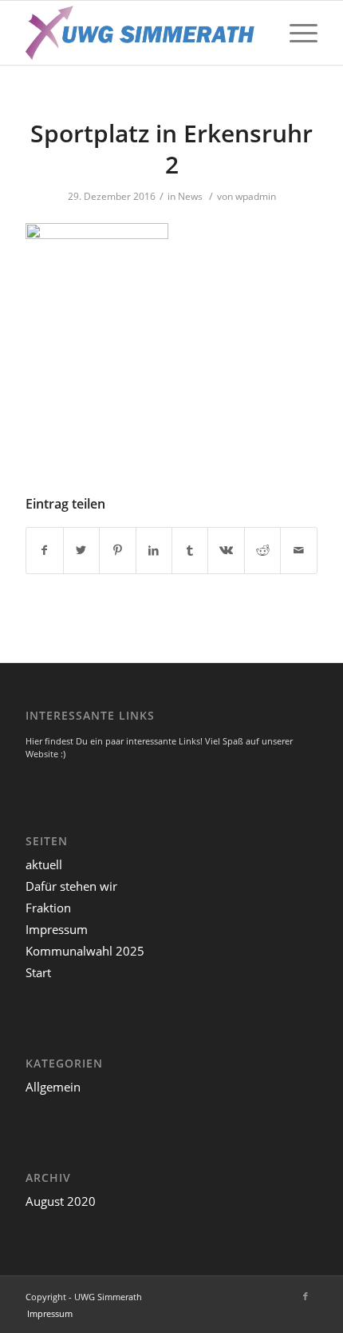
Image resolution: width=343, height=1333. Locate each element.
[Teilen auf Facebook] (44, 550)
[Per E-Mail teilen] (298, 550)
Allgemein (53, 1087)
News (190, 196)
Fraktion (48, 908)
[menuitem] (50, 1313)
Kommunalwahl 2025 (85, 951)
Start (38, 972)
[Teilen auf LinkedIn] (154, 550)
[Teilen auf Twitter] (81, 550)
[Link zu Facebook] (305, 1296)
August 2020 (61, 1201)
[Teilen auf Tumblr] (189, 550)
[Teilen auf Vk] (225, 550)
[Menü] (295, 33)
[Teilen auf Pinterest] (117, 550)
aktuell (44, 864)
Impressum (57, 929)
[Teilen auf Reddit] (262, 550)
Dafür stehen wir (71, 886)
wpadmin (255, 196)
